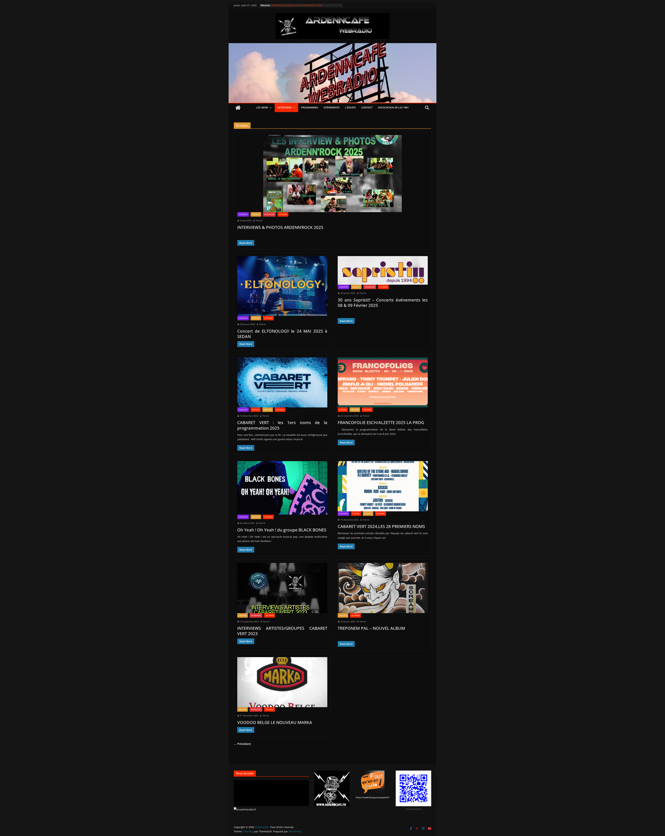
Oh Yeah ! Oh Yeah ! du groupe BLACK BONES (281, 530)
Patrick (259, 220)
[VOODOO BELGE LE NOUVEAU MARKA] (282, 682)
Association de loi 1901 (393, 107)
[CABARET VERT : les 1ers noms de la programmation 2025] (282, 382)
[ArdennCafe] (332, 45)
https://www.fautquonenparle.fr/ (373, 797)
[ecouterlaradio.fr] (245, 809)
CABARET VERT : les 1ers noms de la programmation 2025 (282, 425)
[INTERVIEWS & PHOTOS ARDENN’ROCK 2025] (332, 173)
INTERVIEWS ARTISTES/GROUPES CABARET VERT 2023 (282, 630)
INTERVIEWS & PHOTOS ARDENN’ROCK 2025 (280, 227)
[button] (270, 107)
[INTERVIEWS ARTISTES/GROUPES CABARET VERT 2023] (282, 588)
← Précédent (242, 744)
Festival (255, 409)
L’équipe (350, 107)
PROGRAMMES (309, 107)
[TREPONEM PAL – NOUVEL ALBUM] (383, 588)
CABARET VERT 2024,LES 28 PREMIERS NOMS (381, 526)
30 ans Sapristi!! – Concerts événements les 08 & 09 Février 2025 (383, 302)
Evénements (332, 107)
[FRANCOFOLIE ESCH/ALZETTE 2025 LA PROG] (383, 382)
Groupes (256, 214)
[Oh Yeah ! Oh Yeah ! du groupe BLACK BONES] (282, 488)
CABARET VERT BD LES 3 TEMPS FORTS (294, 5)
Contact (367, 107)
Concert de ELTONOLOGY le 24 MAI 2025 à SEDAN (282, 333)
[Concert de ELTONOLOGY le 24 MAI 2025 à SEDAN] (282, 286)
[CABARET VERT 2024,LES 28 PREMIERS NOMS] (383, 486)
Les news (262, 107)
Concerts (243, 214)
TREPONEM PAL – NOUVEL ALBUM (371, 628)
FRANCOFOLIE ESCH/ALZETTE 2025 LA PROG (381, 422)
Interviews (284, 107)
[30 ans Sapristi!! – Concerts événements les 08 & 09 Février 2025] (383, 270)
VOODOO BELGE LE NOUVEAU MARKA (274, 722)
